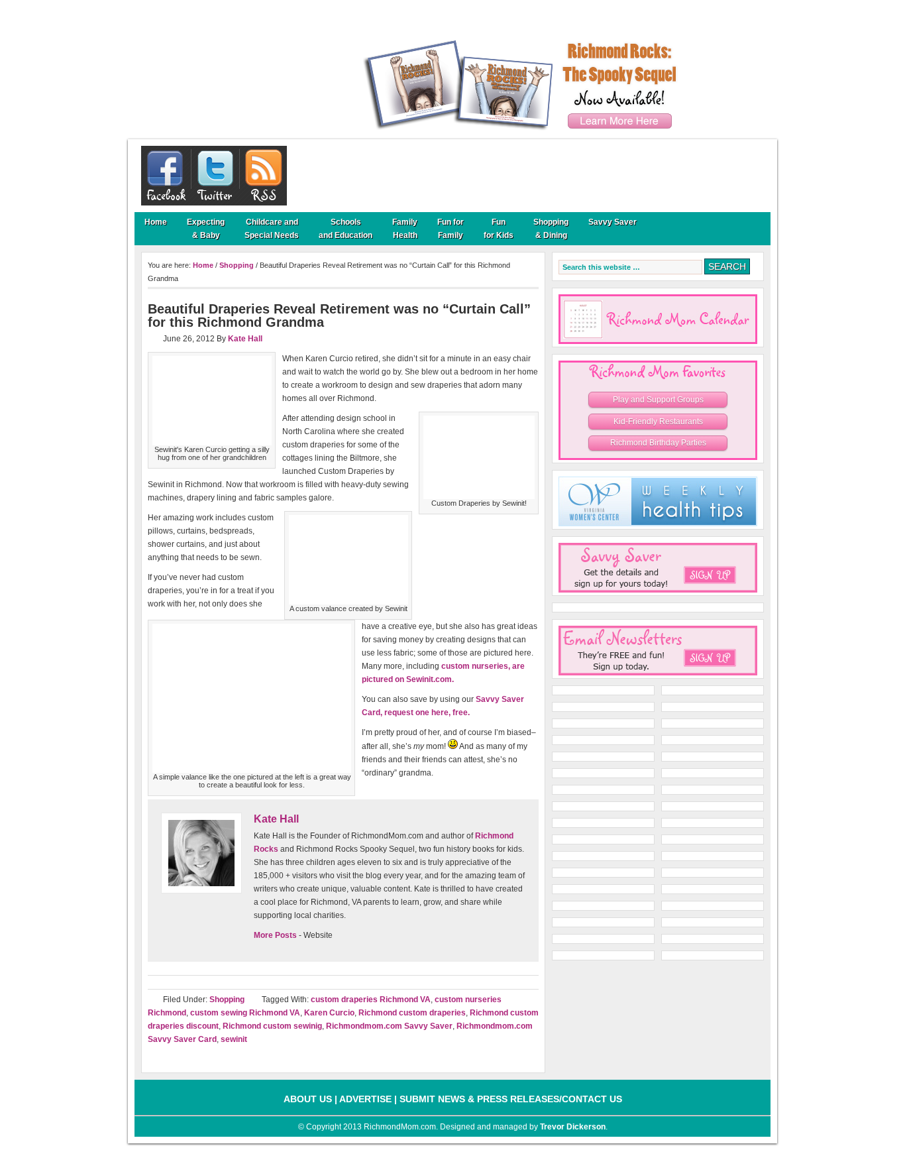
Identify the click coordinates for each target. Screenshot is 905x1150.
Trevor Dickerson (573, 1126)
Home (155, 222)
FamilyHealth (404, 228)
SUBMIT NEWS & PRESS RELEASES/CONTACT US (510, 1099)
